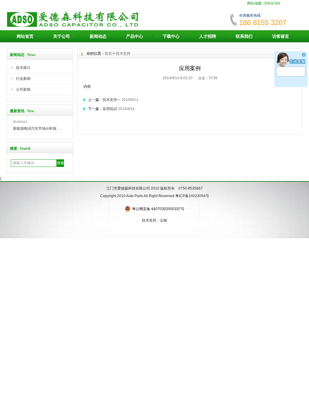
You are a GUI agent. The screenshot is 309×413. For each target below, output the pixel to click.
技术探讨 (23, 68)
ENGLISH (272, 3)
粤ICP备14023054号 (192, 196)
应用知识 (110, 109)
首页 (108, 53)
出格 (163, 220)
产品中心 (134, 36)
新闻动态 (98, 36)
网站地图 (254, 3)
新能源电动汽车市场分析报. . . (37, 128)
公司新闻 (23, 89)
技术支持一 (112, 100)
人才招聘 (207, 36)
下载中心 (171, 36)
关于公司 (61, 36)
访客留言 (280, 36)
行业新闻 (23, 78)
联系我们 (244, 36)
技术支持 (123, 53)
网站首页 (25, 36)
